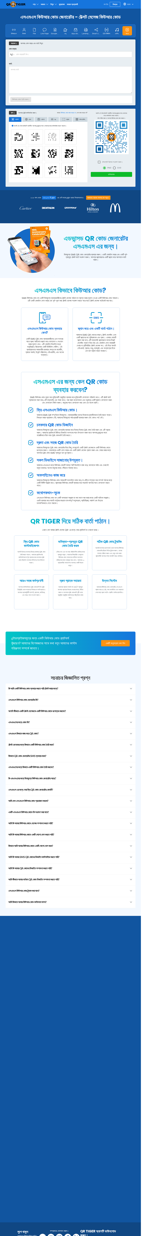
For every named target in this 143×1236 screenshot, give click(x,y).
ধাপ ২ (13, 113)
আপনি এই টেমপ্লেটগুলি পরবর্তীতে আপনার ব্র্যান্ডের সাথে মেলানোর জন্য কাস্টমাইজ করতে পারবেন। (111, 114)
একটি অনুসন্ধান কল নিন (115, 643)
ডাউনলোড (111, 174)
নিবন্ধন (115, 4)
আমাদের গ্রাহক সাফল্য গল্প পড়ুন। (98, 197)
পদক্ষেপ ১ (14, 43)
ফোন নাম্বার (12, 49)
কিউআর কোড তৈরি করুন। (20, 99)
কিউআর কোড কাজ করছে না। (69, 112)
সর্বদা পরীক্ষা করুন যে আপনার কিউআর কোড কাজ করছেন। (111, 118)
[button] (127, 30)
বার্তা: (10, 64)
